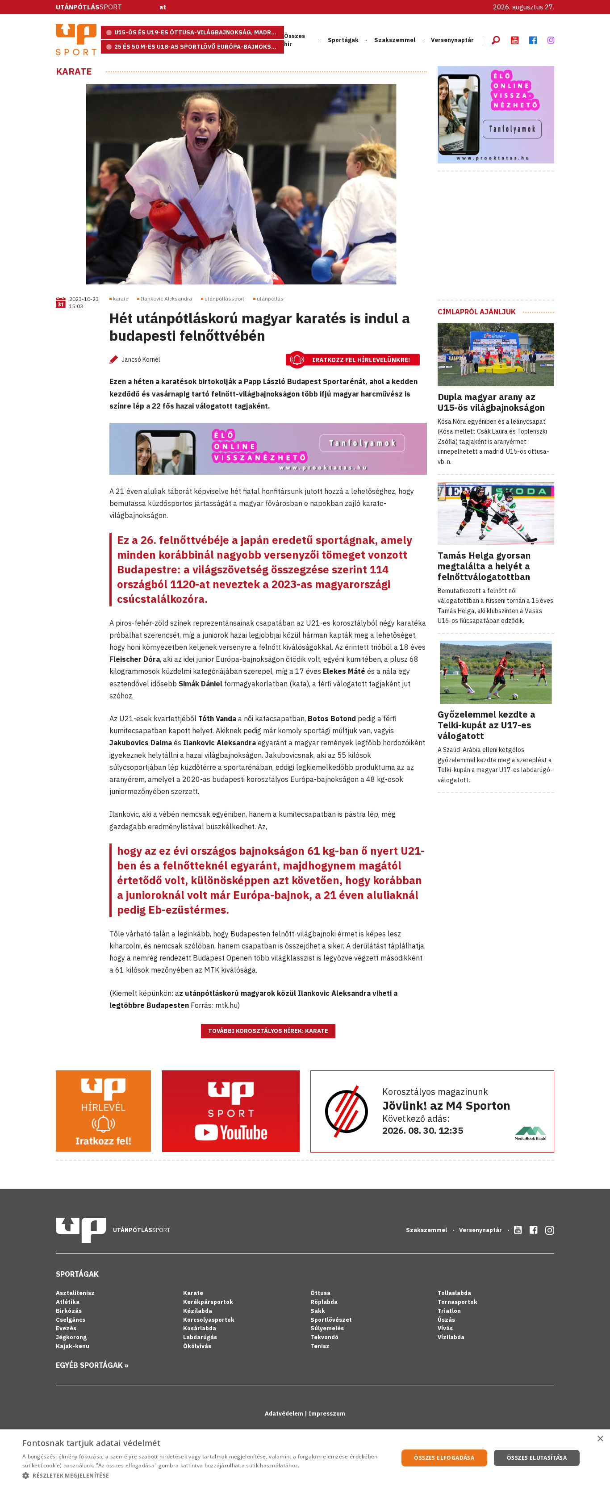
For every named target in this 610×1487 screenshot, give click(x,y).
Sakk (317, 1311)
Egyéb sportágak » (92, 1365)
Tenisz (320, 1346)
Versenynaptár (452, 40)
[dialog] (305, 1458)
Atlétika (67, 1302)
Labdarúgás (200, 1337)
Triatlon (449, 1311)
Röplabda (324, 1302)
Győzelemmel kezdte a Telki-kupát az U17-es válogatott (486, 725)
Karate (74, 71)
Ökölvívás (197, 1346)
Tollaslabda (454, 1293)
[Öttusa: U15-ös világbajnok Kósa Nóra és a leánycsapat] (305, 7)
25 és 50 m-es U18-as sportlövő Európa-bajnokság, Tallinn (199, 46)
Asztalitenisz (75, 1293)
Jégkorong (71, 1337)
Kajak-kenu (72, 1346)
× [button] (600, 1439)
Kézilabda (197, 1311)
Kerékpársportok (208, 1302)
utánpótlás (270, 298)
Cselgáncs (70, 1320)
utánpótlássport (224, 298)
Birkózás (69, 1311)
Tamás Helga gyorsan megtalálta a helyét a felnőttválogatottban (484, 566)
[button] (204, 1475)
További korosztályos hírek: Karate (268, 1031)
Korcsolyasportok (208, 1320)
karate (120, 298)
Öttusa (320, 1293)
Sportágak (77, 1274)
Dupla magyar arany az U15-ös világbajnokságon (491, 402)
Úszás (446, 1320)
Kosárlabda (199, 1328)
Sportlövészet (331, 1320)
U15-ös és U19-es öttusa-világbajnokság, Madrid (196, 32)
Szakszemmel (394, 40)
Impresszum (327, 1413)
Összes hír (294, 40)
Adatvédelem (285, 1413)
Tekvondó (324, 1337)
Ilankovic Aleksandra (166, 298)
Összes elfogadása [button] (444, 1458)
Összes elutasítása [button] (537, 1458)
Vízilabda (451, 1337)
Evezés (66, 1328)
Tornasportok (457, 1302)
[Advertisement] (505, 234)
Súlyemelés (327, 1328)
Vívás (445, 1328)
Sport (89, 7)
